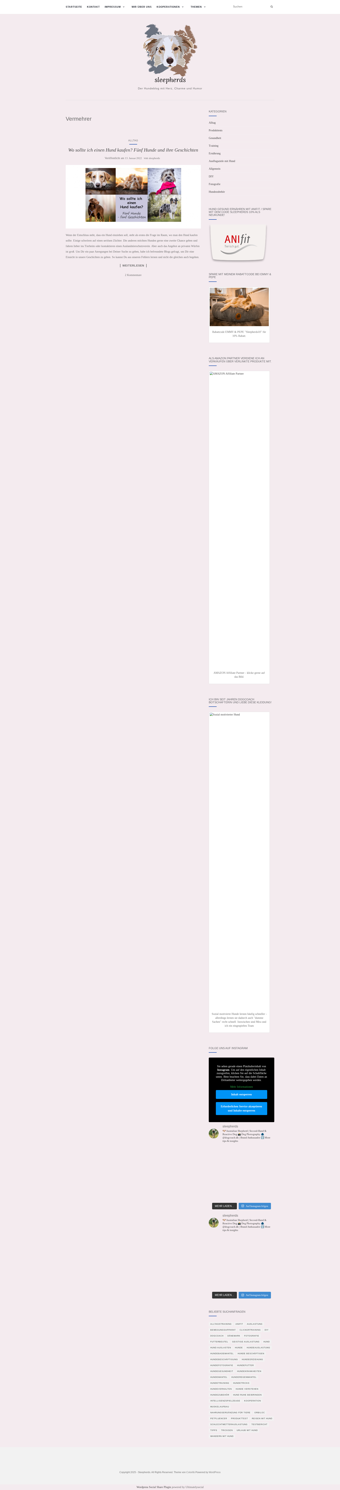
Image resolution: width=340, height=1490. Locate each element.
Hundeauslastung (258, 1348)
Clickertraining (250, 1330)
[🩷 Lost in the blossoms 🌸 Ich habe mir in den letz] (241, 1153)
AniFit (239, 1324)
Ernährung (215, 153)
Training (213, 145)
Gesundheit (215, 138)
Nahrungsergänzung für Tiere (230, 1412)
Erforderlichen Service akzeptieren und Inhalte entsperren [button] (241, 1108)
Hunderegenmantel (244, 1377)
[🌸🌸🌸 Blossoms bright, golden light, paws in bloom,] (219, 1193)
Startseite (74, 7)
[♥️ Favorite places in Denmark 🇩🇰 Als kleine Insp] (241, 1180)
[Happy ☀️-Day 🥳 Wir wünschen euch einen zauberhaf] (264, 1153)
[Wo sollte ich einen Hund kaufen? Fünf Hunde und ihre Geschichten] (133, 197)
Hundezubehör (217, 191)
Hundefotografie (221, 1365)
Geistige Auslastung (246, 1342)
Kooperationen (168, 7)
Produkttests (215, 130)
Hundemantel (218, 1377)
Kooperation (252, 1401)
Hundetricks (241, 1383)
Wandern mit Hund (222, 1436)
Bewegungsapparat (223, 1330)
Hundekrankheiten (249, 1371)
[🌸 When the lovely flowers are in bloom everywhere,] (219, 1180)
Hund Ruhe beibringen (247, 1395)
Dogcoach (217, 1336)
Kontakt (93, 7)
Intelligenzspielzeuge (225, 1401)
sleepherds (154, 158)
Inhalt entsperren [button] (241, 1094)
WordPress (215, 1472)
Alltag (133, 140)
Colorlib (190, 1472)
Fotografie (214, 184)
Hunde (239, 1348)
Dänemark (233, 1336)
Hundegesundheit (221, 1371)
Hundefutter (245, 1365)
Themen (196, 7)
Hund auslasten (220, 1348)
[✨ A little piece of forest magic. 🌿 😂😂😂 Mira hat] (241, 1166)
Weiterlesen (133, 265)
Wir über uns (142, 7)
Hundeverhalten (221, 1389)
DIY (211, 176)
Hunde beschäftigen (251, 1353)
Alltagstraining (221, 1324)
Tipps (213, 1430)
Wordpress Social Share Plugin (154, 1487)
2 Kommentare (133, 275)
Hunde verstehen (247, 1389)
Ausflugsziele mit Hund (222, 161)
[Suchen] (271, 7)
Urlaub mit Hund (247, 1430)
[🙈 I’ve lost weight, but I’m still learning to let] (264, 1166)
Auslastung (254, 1324)
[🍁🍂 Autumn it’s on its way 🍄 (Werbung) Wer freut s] (219, 1153)
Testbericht (259, 1424)
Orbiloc (259, 1412)
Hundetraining (219, 1383)
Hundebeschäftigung (224, 1359)
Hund (266, 1342)
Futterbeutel (219, 1342)
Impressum (113, 7)
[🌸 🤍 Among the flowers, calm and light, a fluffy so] (264, 1193)
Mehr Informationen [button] (241, 1086)
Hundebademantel (222, 1353)
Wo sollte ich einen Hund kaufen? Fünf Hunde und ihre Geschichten (133, 150)
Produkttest (239, 1418)
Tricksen (227, 1430)
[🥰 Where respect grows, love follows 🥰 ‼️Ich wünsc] (219, 1166)
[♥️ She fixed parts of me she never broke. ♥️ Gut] (241, 1193)
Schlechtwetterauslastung (229, 1424)
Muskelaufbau (219, 1407)
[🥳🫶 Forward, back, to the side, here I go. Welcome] (264, 1180)
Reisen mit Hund (262, 1418)
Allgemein (214, 168)
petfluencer (218, 1418)
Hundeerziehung (252, 1359)
